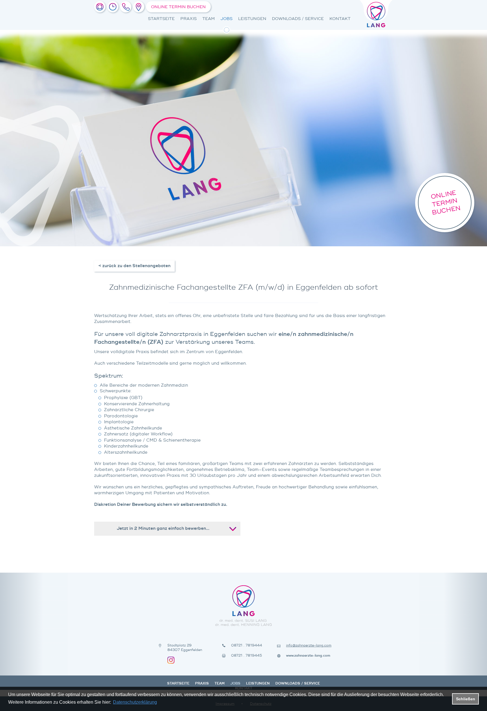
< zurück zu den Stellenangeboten (134, 266)
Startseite (161, 18)
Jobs (226, 18)
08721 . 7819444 (246, 645)
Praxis (188, 18)
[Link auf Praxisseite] (99, 6)
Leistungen (252, 18)
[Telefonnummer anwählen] (125, 6)
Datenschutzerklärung (135, 702)
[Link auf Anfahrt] (138, 6)
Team (208, 18)
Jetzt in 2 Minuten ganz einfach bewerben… (163, 528)
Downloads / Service (298, 18)
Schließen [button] (465, 699)
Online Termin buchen (178, 7)
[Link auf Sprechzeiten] (112, 6)
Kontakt (340, 18)
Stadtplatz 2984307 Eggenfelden (184, 647)
